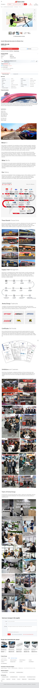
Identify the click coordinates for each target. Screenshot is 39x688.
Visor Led (18, 679)
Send (9, 634)
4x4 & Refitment (31, 661)
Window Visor (21, 6)
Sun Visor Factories (22, 676)
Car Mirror (2, 661)
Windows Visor (24, 679)
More (2, 680)
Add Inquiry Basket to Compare (19, 36)
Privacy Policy (33, 684)
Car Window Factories (5, 676)
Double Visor (8, 679)
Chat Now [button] (29, 48)
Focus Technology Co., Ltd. (13, 684)
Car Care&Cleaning (4, 663)
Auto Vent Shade (12, 672)
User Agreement (25, 684)
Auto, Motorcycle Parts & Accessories (8, 6)
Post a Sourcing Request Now (28, 634)
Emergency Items (12, 661)
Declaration (29, 684)
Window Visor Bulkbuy (31, 679)
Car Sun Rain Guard (5, 672)
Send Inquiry (10, 48)
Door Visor (13, 679)
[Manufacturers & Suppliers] (19, 2)
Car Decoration (16, 6)
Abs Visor (3, 679)
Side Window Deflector (19, 672)
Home (2, 6)
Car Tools (21, 661)
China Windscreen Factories (31, 676)
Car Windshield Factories (13, 676)
